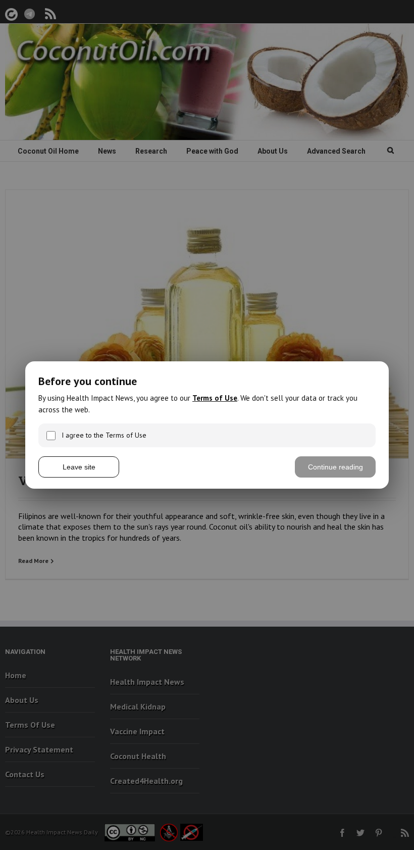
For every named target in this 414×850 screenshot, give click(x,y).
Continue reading (335, 467)
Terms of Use (214, 398)
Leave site (79, 467)
